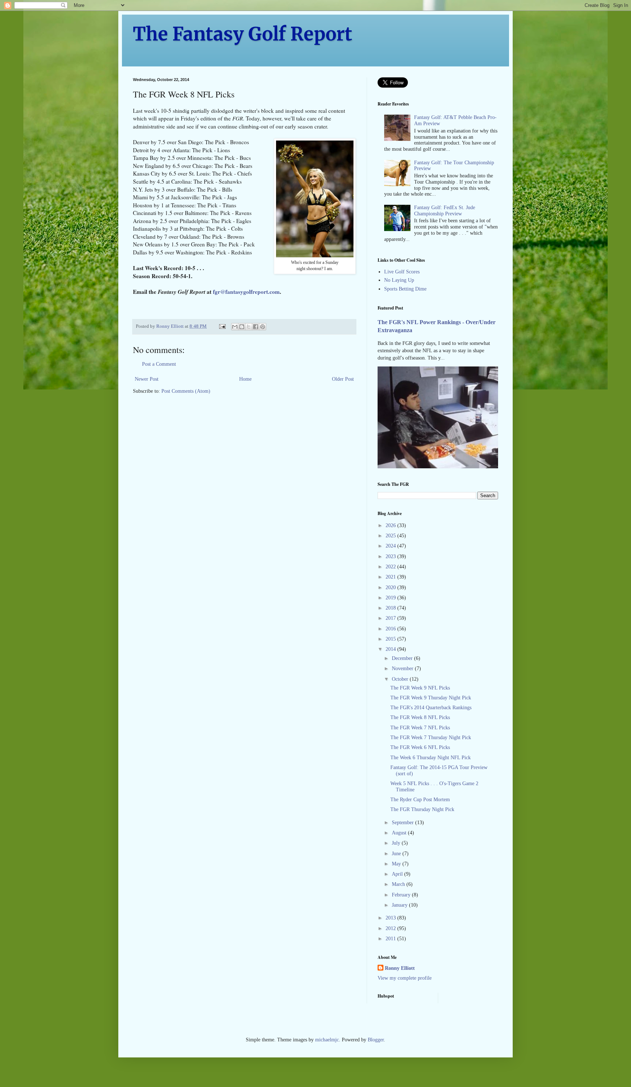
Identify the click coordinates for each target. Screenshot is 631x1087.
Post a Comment (159, 364)
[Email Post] (222, 326)
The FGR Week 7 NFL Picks (420, 727)
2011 (391, 938)
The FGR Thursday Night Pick (422, 809)
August (400, 833)
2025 (391, 535)
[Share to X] (248, 326)
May (397, 864)
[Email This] (234, 326)
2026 (391, 525)
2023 (391, 556)
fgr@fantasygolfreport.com (246, 292)
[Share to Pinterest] (262, 326)
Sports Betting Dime (405, 289)
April (398, 874)
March (399, 884)
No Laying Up (399, 280)
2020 (391, 587)
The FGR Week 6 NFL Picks (420, 747)
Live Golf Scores (402, 271)
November (403, 668)
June (397, 853)
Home (245, 379)
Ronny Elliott (400, 968)
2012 (391, 928)
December (403, 658)
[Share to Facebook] (255, 326)
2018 (391, 608)
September (403, 822)
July (397, 843)
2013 (391, 918)
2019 (391, 597)
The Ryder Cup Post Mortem (420, 799)
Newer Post (146, 379)
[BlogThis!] (241, 326)
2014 (391, 649)
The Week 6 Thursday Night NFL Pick (430, 757)
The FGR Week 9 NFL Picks (420, 688)
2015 (391, 639)
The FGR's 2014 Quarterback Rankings (430, 707)
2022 (391, 566)
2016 (391, 628)
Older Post (343, 379)
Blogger (376, 1039)
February (402, 895)
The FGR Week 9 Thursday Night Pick (430, 697)
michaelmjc (327, 1039)
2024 (391, 546)
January (400, 905)
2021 (391, 577)
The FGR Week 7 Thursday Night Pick (430, 737)
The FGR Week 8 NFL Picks (420, 717)
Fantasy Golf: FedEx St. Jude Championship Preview (444, 210)
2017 (391, 618)
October (401, 679)
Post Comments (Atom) (185, 391)
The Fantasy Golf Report (242, 34)
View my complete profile (405, 978)
